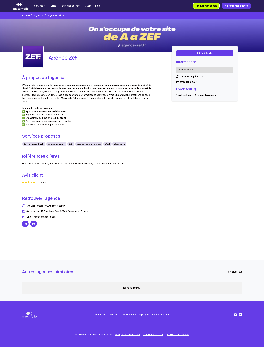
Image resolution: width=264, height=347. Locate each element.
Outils (88, 5)
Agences (38, 15)
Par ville (114, 314)
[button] (40, 6)
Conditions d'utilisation (153, 334)
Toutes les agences (71, 5)
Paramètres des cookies (178, 334)
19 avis (43, 182)
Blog (97, 5)
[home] (21, 6)
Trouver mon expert (206, 5)
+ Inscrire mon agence (236, 5)
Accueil (26, 15)
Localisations (128, 314)
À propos (144, 314)
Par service (100, 314)
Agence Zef (54, 15)
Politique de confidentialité (128, 334)
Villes (53, 5)
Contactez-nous (161, 314)
